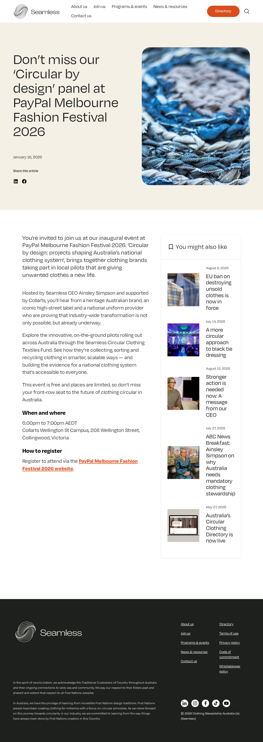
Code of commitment (229, 654)
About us (79, 7)
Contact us (81, 16)
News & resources (170, 7)
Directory (223, 11)
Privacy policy (229, 642)
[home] (38, 11)
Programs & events (129, 7)
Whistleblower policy (229, 669)
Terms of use (228, 633)
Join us (99, 7)
